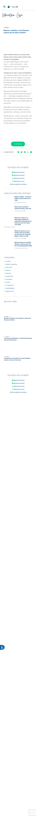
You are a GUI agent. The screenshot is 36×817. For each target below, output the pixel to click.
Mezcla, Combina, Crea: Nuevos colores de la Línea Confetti (17, 319)
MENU (14, 7)
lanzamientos (9, 276)
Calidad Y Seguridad (11, 264)
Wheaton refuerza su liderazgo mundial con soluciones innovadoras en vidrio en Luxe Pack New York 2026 (23, 221)
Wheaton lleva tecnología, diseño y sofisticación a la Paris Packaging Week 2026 (23, 244)
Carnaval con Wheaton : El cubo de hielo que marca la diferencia (18, 339)
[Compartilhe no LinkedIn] (25, 152)
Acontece (8, 261)
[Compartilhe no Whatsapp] (28, 152)
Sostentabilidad (10, 288)
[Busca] (4, 6)
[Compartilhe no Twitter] (21, 152)
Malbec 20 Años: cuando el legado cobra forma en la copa (22, 198)
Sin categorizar (10, 285)
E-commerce (18, 144)
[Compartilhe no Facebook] (18, 152)
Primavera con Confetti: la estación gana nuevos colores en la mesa (17, 359)
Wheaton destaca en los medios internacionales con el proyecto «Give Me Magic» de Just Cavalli (22, 233)
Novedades (9, 279)
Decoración (9, 267)
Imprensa (8, 273)
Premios (8, 282)
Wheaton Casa (10, 291)
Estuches (8, 270)
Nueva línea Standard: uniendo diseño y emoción (22, 207)
